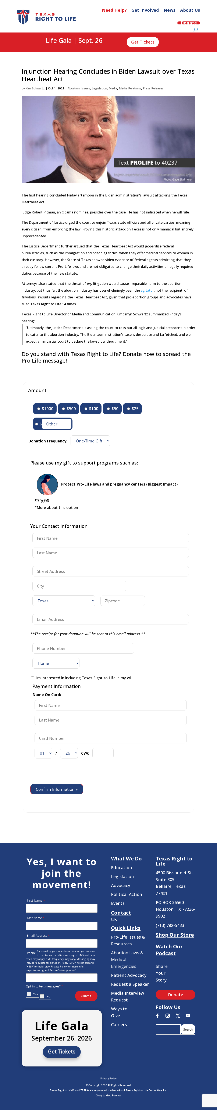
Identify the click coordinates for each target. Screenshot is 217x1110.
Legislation (99, 88)
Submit (86, 996)
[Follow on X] (178, 1015)
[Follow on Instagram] (167, 1015)
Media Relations (130, 88)
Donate (189, 22)
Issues (85, 88)
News (169, 10)
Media (113, 88)
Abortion (74, 88)
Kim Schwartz (35, 88)
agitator (147, 290)
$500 (70, 408)
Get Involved (145, 10)
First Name (36, 900)
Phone (31, 953)
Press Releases (153, 88)
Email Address (38, 935)
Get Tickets (142, 42)
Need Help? (114, 10)
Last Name (36, 918)
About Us (190, 10)
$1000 (47, 408)
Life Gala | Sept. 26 (74, 41)
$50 (114, 408)
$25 (135, 408)
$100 (93, 408)
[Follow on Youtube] (188, 1015)
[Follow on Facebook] (157, 1015)
